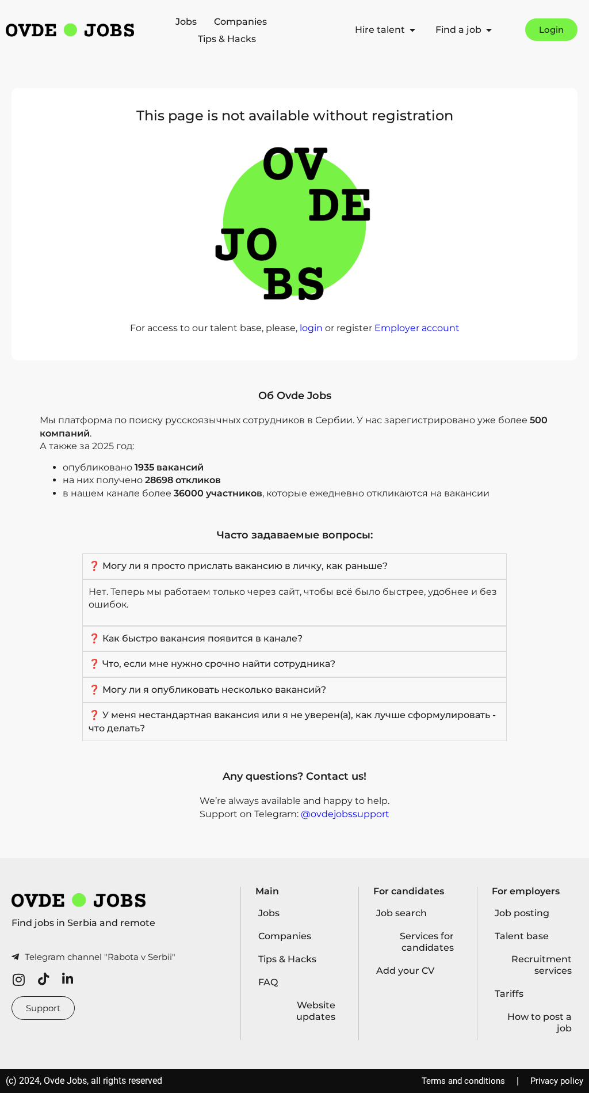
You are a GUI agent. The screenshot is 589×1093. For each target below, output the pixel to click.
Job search (401, 913)
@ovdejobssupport (345, 814)
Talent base (522, 936)
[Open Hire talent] (412, 30)
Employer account (417, 327)
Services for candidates (427, 942)
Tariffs (509, 993)
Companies (240, 21)
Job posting (522, 913)
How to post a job (539, 1022)
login (311, 327)
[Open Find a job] (489, 30)
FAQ (268, 982)
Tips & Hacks (227, 38)
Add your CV (405, 970)
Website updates (315, 1011)
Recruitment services (541, 965)
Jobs (186, 21)
